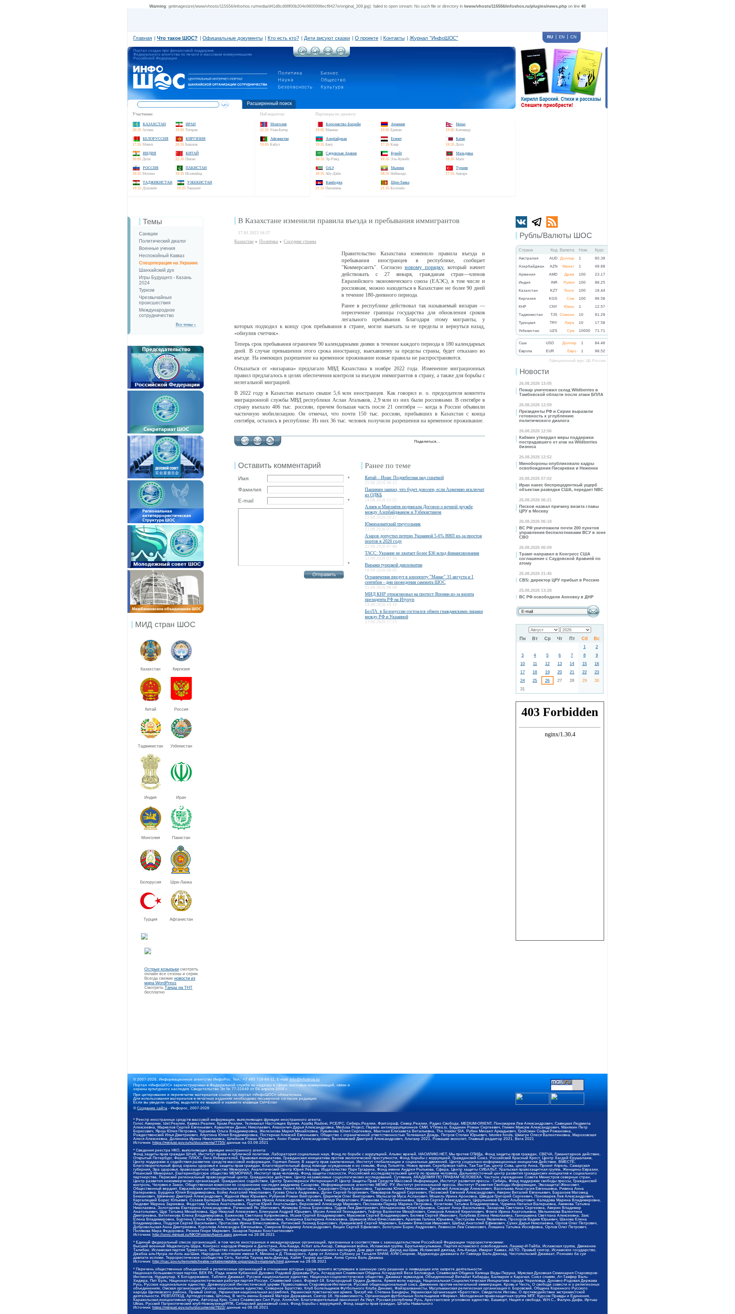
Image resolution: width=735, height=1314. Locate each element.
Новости (534, 371)
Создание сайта (152, 1108)
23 (597, 672)
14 (572, 663)
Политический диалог (162, 241)
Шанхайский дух (156, 270)
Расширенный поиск (269, 103)
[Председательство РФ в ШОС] (165, 348)
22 (584, 672)
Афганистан (279, 138)
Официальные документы (233, 38)
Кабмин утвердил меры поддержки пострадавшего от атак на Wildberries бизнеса (558, 442)
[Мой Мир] (480, 442)
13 (559, 663)
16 (597, 663)
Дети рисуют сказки (327, 38)
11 (535, 663)
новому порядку (424, 267)
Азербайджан (336, 138)
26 (547, 680)
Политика (268, 241)
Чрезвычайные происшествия (155, 300)
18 (534, 672)
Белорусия (150, 882)
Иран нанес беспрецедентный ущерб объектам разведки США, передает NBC (561, 487)
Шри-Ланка (400, 182)
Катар (460, 138)
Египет (396, 138)
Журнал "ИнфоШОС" (434, 38)
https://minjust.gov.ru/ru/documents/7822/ (188, 1307)
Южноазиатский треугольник (393, 524)
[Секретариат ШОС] (165, 393)
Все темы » (186, 324)
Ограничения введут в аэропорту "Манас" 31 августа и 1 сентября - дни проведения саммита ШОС (419, 579)
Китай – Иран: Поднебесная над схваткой (404, 477)
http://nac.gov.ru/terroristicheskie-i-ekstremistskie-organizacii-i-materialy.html (218, 1261)
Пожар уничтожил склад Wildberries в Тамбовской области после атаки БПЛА (561, 392)
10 (522, 663)
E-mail (245, 501)
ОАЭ (330, 168)
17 (522, 672)
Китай (192, 153)
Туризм (146, 290)
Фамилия (249, 489)
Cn (573, 36)
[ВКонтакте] (464, 442)
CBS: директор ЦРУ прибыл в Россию (559, 580)
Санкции (148, 234)
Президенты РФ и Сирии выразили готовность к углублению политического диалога (556, 416)
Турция (462, 168)
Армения (398, 124)
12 (547, 663)
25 (534, 680)
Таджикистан (157, 182)
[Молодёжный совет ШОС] (165, 527)
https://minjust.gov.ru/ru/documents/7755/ (188, 1142)
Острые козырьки (161, 969)
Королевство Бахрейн (343, 124)
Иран (191, 124)
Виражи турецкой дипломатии (393, 565)
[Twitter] (448, 442)
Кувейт (396, 153)
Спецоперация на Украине (168, 263)
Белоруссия (155, 138)
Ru (550, 36)
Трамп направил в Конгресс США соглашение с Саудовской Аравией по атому (560, 558)
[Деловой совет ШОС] (165, 437)
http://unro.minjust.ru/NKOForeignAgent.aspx (192, 1234)
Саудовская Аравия (341, 153)
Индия (149, 153)
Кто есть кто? (283, 38)
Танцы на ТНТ (179, 987)
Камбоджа (334, 182)
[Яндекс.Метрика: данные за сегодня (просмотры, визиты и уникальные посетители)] (567, 1099)
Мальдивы (464, 153)
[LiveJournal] (456, 442)
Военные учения (157, 248)
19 (547, 672)
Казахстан (154, 124)
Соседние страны (300, 241)
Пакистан (196, 168)
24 (522, 680)
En (562, 36)
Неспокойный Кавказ (162, 255)
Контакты (394, 38)
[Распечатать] (270, 439)
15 (584, 663)
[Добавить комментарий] (245, 439)
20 (559, 672)
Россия (150, 168)
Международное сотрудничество (157, 312)
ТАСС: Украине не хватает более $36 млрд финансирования (422, 553)
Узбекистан (199, 182)
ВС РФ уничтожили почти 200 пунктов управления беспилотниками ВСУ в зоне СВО (562, 532)
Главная (142, 38)
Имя (243, 478)
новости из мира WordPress (169, 980)
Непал (461, 124)
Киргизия (196, 138)
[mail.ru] (567, 1081)
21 (572, 672)
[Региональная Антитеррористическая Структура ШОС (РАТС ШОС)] (165, 482)
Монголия (278, 124)
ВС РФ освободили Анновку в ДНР (556, 597)
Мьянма (397, 168)
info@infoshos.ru (305, 1079)
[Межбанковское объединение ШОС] (165, 572)
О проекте (366, 38)
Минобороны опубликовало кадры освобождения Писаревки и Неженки (558, 465)
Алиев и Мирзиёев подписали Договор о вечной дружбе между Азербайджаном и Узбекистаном (419, 509)
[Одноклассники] (472, 442)
